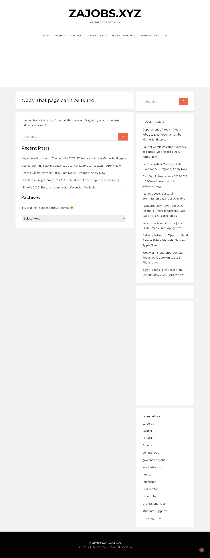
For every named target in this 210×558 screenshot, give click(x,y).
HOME (46, 35)
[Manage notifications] (201, 550)
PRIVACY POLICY (98, 35)
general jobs (151, 452)
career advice (151, 416)
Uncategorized (152, 518)
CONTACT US (77, 35)
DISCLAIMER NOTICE (123, 35)
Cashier (147, 431)
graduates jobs (152, 467)
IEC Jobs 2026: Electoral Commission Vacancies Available (58, 187)
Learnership (150, 489)
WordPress (127, 547)
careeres (148, 423)
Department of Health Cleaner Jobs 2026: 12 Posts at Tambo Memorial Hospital (74, 158)
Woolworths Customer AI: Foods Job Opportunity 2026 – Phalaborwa (164, 257)
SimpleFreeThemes (101, 547)
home (146, 474)
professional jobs (154, 503)
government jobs (154, 460)
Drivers (147, 445)
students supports (155, 511)
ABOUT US (60, 35)
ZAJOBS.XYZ (105, 13)
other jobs (149, 496)
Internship (149, 482)
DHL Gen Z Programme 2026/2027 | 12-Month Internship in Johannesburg (70, 180)
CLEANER (148, 438)
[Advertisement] (105, 60)
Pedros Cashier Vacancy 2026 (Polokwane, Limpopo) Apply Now (63, 173)
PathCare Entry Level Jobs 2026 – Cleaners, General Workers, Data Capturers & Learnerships (164, 211)
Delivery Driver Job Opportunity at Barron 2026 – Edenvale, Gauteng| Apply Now (165, 240)
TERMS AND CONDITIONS (153, 35)
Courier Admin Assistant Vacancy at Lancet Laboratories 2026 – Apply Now (71, 165)
